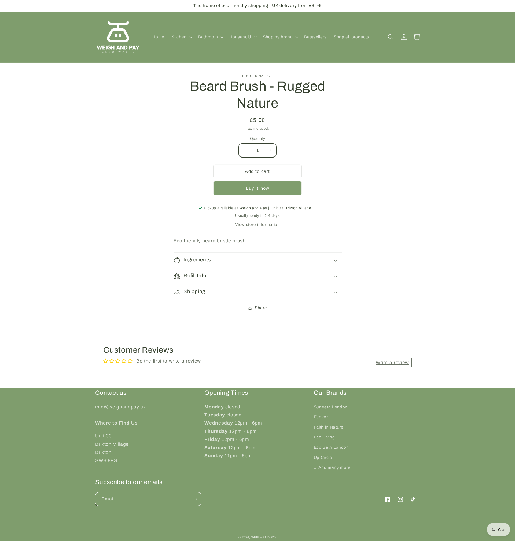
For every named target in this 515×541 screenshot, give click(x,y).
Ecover (321, 417)
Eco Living (324, 437)
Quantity (257, 138)
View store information (257, 224)
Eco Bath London (331, 447)
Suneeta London (331, 407)
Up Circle (323, 457)
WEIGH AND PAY (264, 537)
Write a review (392, 362)
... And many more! (333, 467)
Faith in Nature (329, 427)
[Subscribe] (194, 499)
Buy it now (257, 188)
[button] (181, 37)
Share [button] (261, 307)
